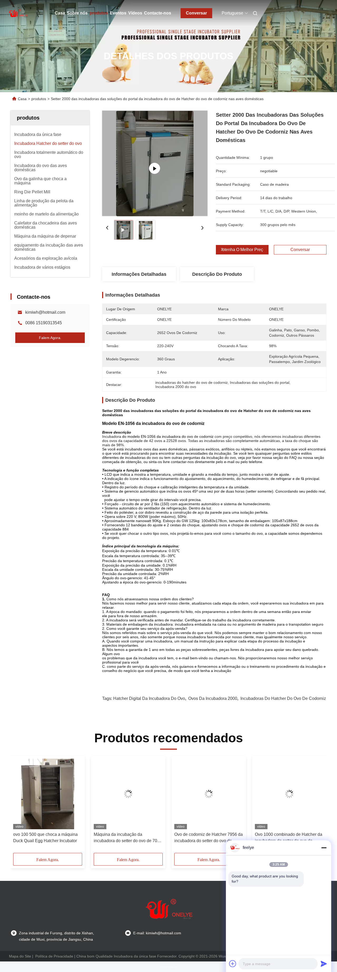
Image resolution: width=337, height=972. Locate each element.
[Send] (324, 963)
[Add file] (232, 963)
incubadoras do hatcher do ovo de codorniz (283, 698)
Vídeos (135, 13)
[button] (20, 806)
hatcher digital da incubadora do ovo (149, 698)
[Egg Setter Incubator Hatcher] (155, 163)
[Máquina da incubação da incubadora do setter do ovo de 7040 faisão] (128, 794)
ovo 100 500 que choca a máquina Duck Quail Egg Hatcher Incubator (45, 837)
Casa (60, 13)
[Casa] (18, 13)
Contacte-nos (157, 13)
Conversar (196, 13)
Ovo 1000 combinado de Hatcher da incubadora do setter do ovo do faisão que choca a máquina (288, 838)
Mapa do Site (20, 956)
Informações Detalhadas (139, 274)
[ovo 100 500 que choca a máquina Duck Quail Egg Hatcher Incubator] (47, 794)
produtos (99, 13)
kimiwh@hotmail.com (45, 312)
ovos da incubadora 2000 (212, 698)
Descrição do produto (217, 274)
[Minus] (324, 848)
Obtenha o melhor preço (242, 250)
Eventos (118, 13)
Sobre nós (77, 13)
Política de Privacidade (54, 956)
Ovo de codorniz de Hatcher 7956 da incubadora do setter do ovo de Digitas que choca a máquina (208, 838)
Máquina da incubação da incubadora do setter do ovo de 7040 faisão (128, 838)
